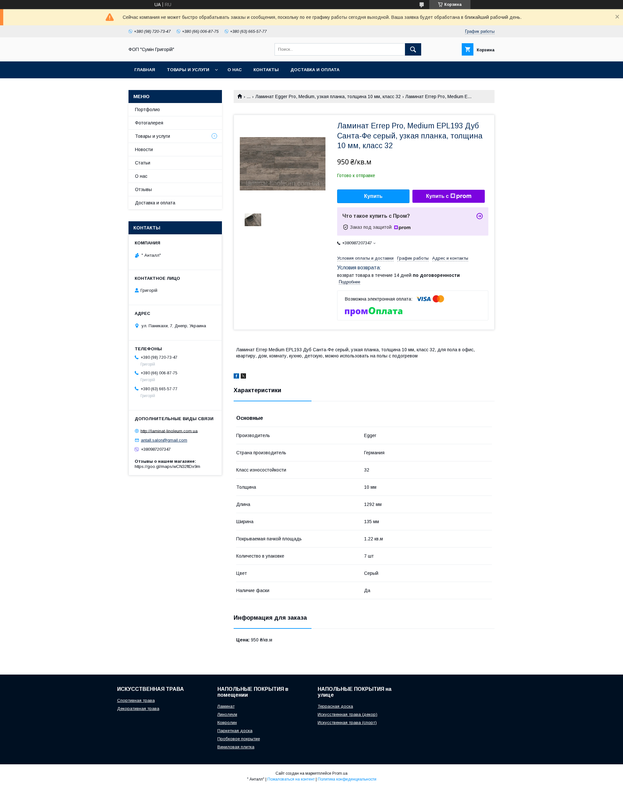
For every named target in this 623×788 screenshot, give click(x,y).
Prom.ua (340, 773)
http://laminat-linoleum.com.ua (169, 430)
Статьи (142, 162)
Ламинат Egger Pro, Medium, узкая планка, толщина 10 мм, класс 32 (328, 96)
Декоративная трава (138, 708)
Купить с (437, 196)
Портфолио (147, 109)
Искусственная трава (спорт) (347, 722)
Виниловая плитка (235, 746)
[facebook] (236, 377)
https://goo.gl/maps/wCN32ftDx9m (167, 466)
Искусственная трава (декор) (347, 714)
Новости (144, 149)
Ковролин (227, 722)
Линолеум (227, 714)
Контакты (266, 69)
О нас (234, 69)
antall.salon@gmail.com (164, 440)
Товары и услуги (188, 69)
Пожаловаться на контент (291, 779)
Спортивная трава (136, 700)
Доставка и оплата (314, 69)
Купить (373, 196)
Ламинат (226, 706)
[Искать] (413, 49)
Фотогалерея (149, 122)
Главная (144, 69)
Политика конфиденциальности (347, 779)
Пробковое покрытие (238, 738)
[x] (243, 377)
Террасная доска (335, 706)
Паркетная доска (234, 730)
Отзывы (143, 189)
